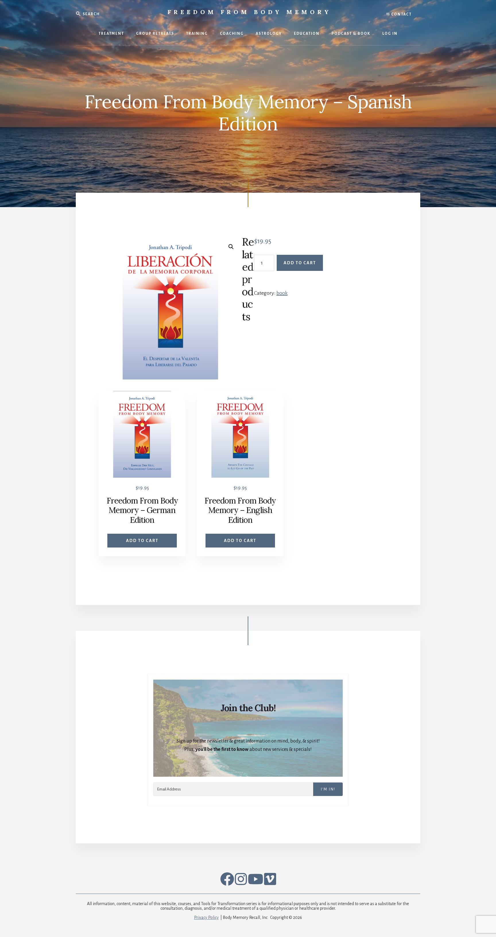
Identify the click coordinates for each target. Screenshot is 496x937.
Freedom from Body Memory (250, 12)
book (282, 293)
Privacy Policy (206, 917)
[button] (231, 247)
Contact (401, 14)
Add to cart (300, 263)
